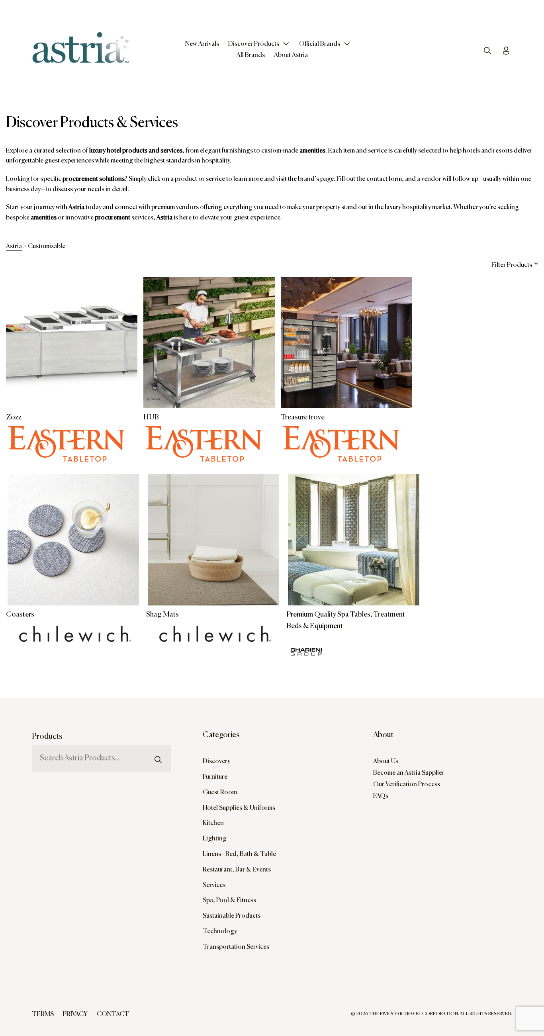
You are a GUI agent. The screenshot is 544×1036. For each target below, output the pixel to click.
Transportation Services (236, 947)
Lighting (215, 839)
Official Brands (319, 44)
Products (47, 736)
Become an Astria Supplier (408, 773)
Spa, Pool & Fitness (229, 900)
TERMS (43, 1014)
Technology (220, 931)
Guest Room (220, 792)
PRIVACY (75, 1014)
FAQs (380, 796)
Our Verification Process (406, 784)
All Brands (251, 55)
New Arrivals (202, 44)
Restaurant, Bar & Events (237, 870)
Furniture (215, 777)
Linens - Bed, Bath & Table (239, 854)
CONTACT (113, 1014)
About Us (385, 761)
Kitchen (213, 823)
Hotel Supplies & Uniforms (239, 808)
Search (158, 742)
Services (214, 885)
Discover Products (253, 44)
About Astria (291, 55)
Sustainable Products (231, 916)
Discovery (216, 761)
